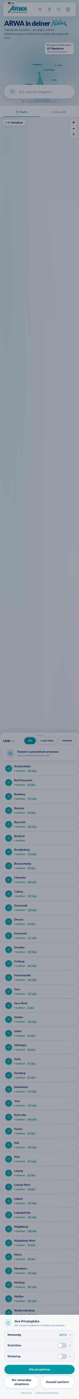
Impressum (26, 1392)
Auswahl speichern (57, 1382)
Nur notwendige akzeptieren (21, 1382)
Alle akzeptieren (39, 1369)
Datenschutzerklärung (46, 1392)
